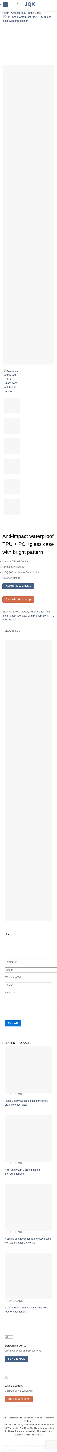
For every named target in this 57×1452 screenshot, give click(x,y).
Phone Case (34, 13)
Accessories (18, 13)
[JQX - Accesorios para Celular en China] (28, 5)
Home (5, 13)
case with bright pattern (35, 615)
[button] (5, 4)
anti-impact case (11, 615)
